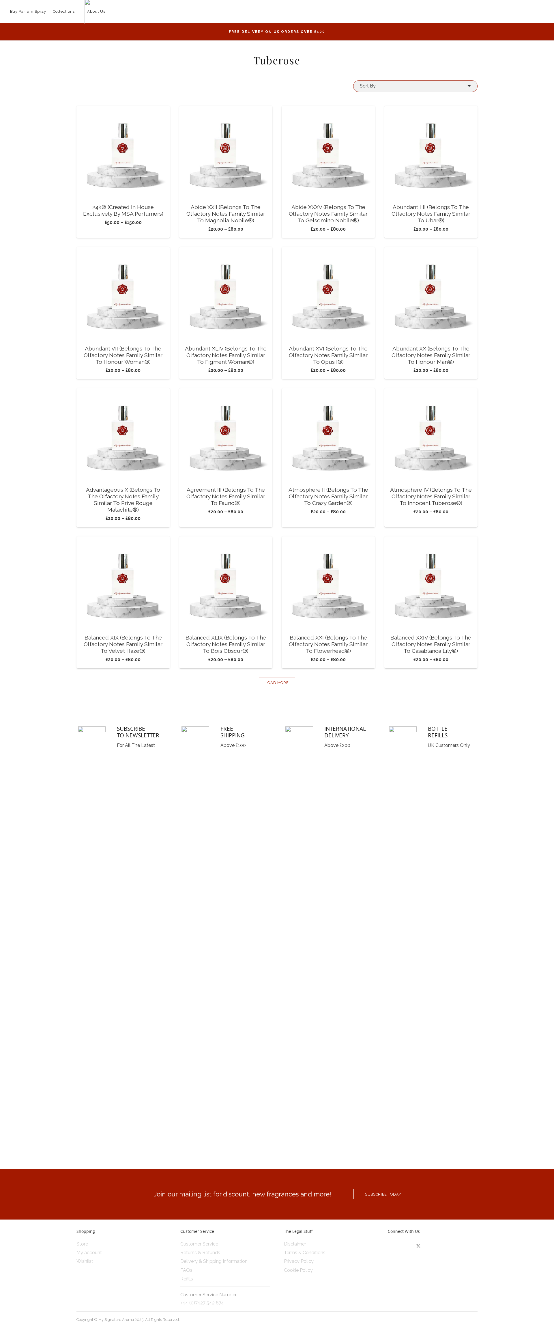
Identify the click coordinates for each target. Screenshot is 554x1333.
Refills (186, 1279)
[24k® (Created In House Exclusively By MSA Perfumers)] (123, 110)
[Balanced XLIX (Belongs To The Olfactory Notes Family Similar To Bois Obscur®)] (226, 540)
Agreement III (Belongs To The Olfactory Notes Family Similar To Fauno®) (225, 496)
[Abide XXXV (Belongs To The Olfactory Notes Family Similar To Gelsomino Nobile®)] (328, 110)
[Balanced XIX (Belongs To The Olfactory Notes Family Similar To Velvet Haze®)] (123, 540)
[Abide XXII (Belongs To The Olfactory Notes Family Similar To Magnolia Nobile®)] (226, 110)
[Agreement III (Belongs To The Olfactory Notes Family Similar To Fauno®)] (226, 392)
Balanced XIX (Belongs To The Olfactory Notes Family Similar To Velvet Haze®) (123, 644)
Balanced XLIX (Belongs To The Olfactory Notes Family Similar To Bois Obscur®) (226, 644)
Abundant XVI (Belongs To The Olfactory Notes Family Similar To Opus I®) (328, 355)
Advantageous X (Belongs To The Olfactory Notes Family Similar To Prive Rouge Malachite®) (123, 499)
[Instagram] (393, 1246)
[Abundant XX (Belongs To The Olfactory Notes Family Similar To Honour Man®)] (431, 251)
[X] (418, 1246)
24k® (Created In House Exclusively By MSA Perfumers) (123, 210)
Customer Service (199, 1244)
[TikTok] (431, 1246)
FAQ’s (186, 1270)
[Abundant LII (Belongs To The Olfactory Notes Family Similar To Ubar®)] (431, 110)
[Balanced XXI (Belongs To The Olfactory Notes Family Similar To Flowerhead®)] (328, 540)
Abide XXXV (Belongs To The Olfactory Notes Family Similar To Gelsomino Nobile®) (328, 213)
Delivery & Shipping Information (214, 1261)
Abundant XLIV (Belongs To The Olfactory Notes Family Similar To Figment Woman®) (226, 355)
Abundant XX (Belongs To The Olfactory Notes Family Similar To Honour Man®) (431, 355)
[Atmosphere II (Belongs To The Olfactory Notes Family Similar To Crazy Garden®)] (328, 392)
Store (82, 1244)
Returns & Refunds (200, 1252)
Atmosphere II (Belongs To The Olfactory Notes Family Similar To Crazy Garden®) (328, 496)
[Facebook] (406, 1246)
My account (89, 1252)
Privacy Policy (299, 1261)
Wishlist (84, 1261)
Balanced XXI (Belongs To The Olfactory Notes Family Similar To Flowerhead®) (328, 644)
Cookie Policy (298, 1270)
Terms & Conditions (304, 1252)
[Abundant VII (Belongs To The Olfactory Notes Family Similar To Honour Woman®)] (123, 251)
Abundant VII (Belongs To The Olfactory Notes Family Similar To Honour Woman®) (123, 355)
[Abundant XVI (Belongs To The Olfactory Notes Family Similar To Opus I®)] (328, 251)
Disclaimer (295, 1244)
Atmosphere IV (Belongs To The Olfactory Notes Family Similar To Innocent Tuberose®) (431, 496)
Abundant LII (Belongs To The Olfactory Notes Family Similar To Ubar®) (431, 213)
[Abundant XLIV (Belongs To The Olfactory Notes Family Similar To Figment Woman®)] (226, 251)
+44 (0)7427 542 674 (202, 1303)
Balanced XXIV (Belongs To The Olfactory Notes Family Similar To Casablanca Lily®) (430, 644)
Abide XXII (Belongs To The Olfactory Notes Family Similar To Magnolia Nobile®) (225, 213)
